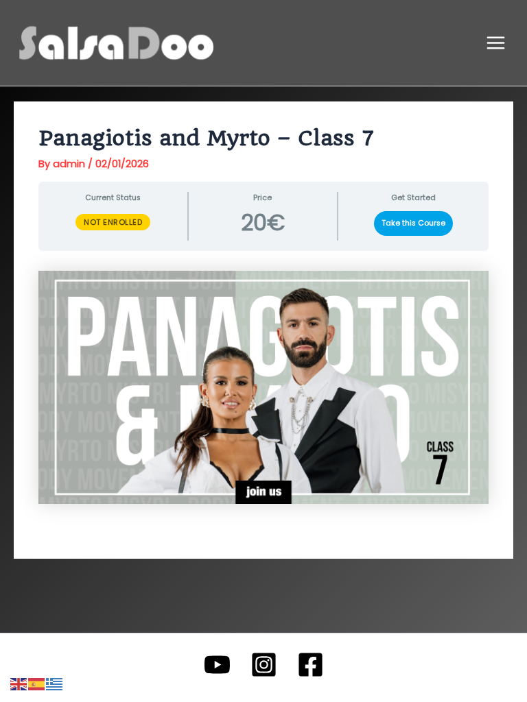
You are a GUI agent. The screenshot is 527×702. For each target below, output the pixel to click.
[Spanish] (37, 683)
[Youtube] (217, 664)
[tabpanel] (263, 387)
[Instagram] (263, 664)
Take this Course (413, 223)
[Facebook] (310, 664)
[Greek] (55, 683)
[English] (19, 683)
